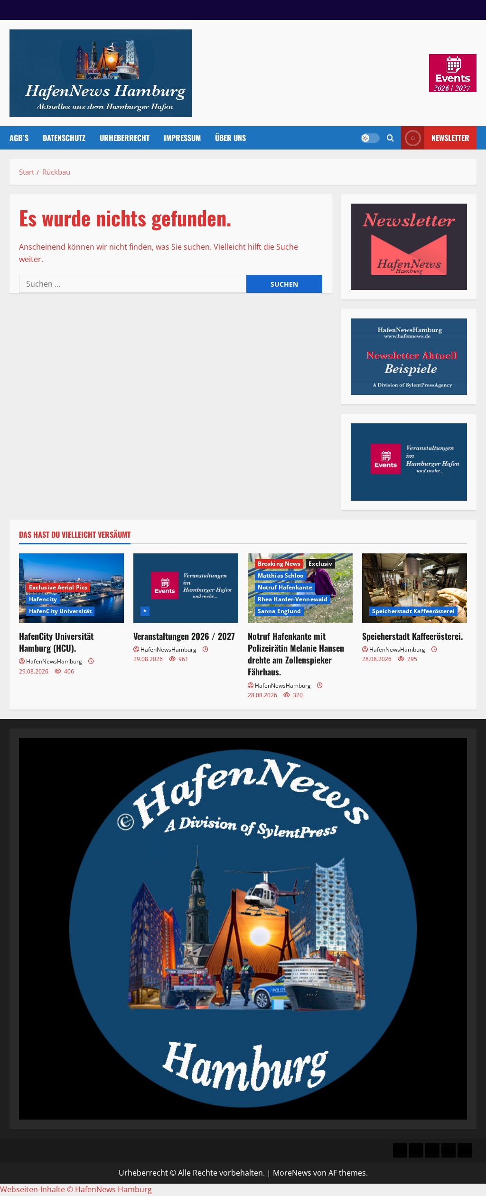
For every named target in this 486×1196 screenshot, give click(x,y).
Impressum (182, 137)
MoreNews (292, 1173)
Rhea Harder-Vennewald (292, 599)
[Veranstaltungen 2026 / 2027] (185, 588)
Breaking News (279, 564)
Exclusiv (320, 564)
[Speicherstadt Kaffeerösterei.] (414, 588)
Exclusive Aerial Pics (58, 587)
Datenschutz (64, 137)
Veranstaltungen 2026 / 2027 (184, 636)
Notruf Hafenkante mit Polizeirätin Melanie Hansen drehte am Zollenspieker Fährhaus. (296, 654)
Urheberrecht (125, 137)
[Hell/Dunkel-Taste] (370, 138)
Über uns (230, 137)
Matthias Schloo (281, 575)
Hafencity (43, 599)
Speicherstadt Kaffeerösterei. (412, 636)
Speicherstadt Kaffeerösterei (413, 611)
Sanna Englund (279, 611)
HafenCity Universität (60, 611)
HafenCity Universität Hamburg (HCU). (56, 642)
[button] (390, 138)
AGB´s (18, 137)
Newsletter (450, 137)
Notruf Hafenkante (285, 587)
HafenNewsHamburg (54, 661)
